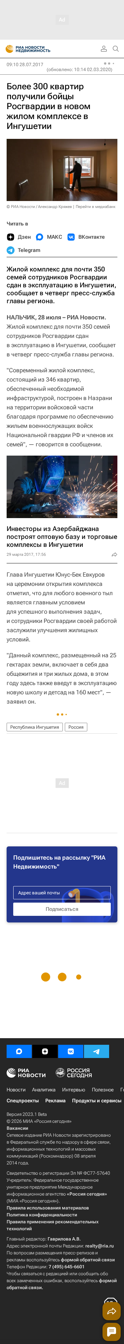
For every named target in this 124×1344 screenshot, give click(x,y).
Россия (76, 727)
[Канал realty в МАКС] (19, 1051)
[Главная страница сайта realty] (39, 49)
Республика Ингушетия (34, 727)
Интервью (73, 1090)
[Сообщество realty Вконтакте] (70, 1051)
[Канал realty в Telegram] (96, 1051)
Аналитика (44, 1090)
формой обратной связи (88, 1259)
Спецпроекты (23, 1101)
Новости (16, 1090)
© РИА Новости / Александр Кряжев (39, 206)
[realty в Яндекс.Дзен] (45, 1051)
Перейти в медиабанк (95, 206)
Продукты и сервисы (96, 1101)
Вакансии (17, 1128)
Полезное (103, 1090)
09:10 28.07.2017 (25, 64)
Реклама (55, 1101)
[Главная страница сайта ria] (7, 49)
